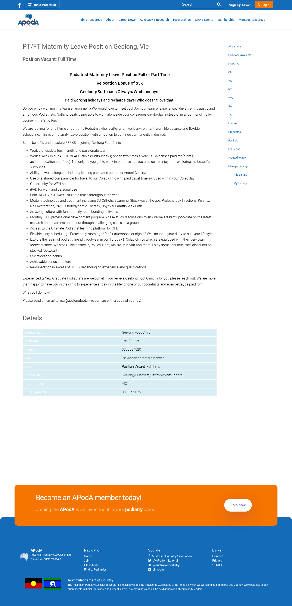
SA (230, 106)
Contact (217, 556)
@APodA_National (164, 560)
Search (218, 4)
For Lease (234, 149)
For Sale (233, 140)
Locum (232, 123)
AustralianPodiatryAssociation (171, 556)
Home (88, 556)
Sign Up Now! (240, 5)
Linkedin (157, 569)
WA (230, 97)
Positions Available (239, 55)
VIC (230, 80)
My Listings (241, 183)
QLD (231, 72)
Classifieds (91, 565)
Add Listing (240, 174)
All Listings (235, 46)
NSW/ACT (234, 63)
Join (87, 560)
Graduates (234, 132)
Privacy (217, 560)
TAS (230, 114)
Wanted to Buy (237, 157)
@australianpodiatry (165, 565)
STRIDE (217, 565)
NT (230, 89)
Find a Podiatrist (44, 5)
